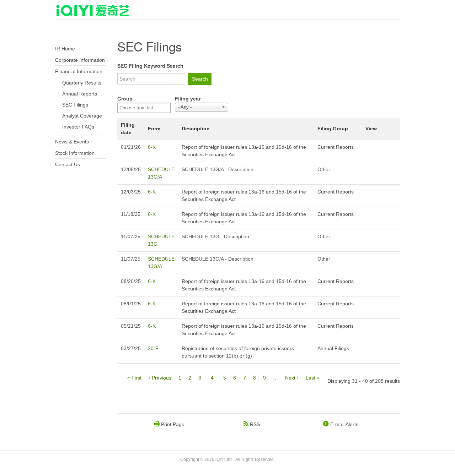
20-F (153, 348)
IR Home (65, 48)
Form (154, 128)
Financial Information (78, 71)
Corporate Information (80, 60)
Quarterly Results (81, 83)
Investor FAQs (78, 127)
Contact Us (67, 164)
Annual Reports (79, 94)
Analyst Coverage (82, 116)
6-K (152, 147)
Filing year (187, 99)
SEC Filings (75, 105)
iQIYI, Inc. (224, 459)
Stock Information (75, 153)
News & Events (72, 142)
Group (125, 99)
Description (196, 128)
